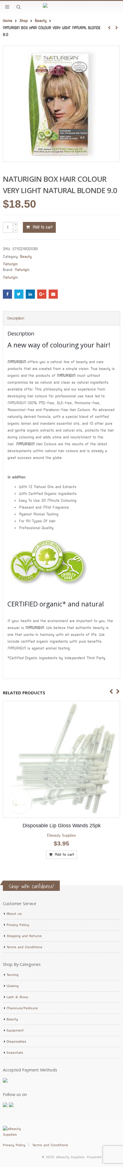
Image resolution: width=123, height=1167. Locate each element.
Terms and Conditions (24, 947)
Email (53, 294)
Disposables (16, 1041)
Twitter (18, 294)
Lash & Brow (17, 997)
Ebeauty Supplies (55, 835)
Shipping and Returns (24, 936)
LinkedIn (30, 294)
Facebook (7, 294)
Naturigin (10, 264)
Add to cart (43, 227)
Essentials (15, 1053)
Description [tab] (15, 318)
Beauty (26, 256)
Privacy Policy (18, 925)
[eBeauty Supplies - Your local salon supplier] (61, 7)
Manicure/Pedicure (22, 1008)
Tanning (13, 975)
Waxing (13, 986)
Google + (41, 294)
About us (14, 914)
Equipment (15, 1030)
